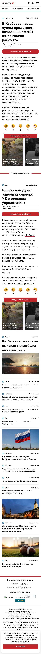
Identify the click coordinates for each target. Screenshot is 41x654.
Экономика (8, 394)
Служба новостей (11, 206)
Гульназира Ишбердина (13, 44)
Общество (8, 453)
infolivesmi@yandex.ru (19, 587)
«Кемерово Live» (26, 283)
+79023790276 (19, 584)
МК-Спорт (29, 235)
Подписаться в (20, 52)
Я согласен (20, 647)
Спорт (7, 185)
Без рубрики (9, 18)
